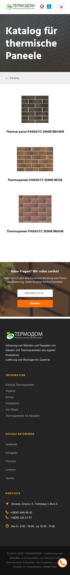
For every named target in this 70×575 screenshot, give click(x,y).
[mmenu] (61, 7)
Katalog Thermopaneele (20, 385)
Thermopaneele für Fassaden (23, 416)
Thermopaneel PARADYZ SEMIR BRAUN (35, 231)
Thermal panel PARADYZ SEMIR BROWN (35, 131)
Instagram (11, 453)
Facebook (11, 444)
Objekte (10, 391)
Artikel (10, 397)
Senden (35, 303)
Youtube (11, 461)
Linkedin (11, 470)
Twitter (10, 478)
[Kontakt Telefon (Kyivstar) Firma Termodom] (50, 6)
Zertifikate (12, 410)
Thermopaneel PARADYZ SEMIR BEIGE (35, 180)
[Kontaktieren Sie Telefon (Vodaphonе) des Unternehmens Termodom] (43, 6)
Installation (12, 403)
